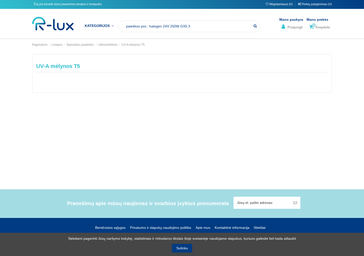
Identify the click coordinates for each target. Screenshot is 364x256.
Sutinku (182, 248)
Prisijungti (294, 27)
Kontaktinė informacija (232, 228)
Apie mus (203, 228)
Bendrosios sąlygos (110, 228)
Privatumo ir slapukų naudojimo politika (160, 228)
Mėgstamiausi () (281, 4)
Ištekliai (259, 228)
